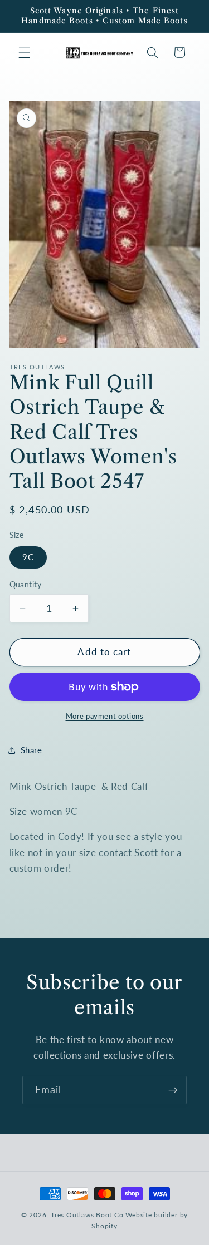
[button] (24, 52)
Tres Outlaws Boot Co (87, 1215)
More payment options (105, 716)
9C (28, 557)
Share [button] (31, 750)
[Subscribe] (172, 1090)
